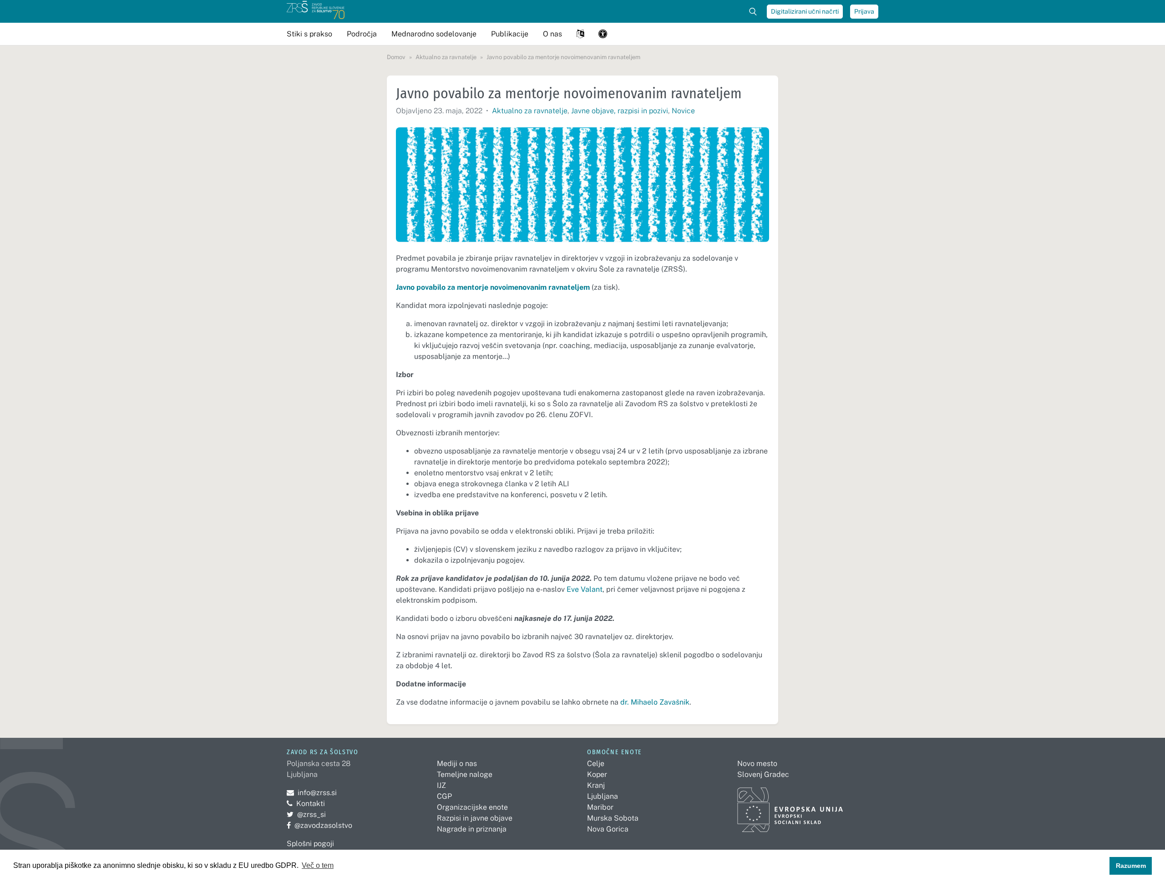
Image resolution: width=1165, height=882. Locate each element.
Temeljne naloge (464, 774)
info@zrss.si (312, 792)
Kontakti (310, 803)
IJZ (441, 785)
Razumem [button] (1131, 865)
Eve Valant (585, 589)
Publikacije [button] (509, 34)
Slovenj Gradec (763, 774)
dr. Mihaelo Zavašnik (654, 702)
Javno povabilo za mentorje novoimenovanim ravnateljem (493, 287)
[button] (580, 33)
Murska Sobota (612, 818)
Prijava (864, 11)
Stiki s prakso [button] (309, 34)
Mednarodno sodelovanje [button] (433, 34)
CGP (444, 796)
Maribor (600, 807)
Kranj (596, 785)
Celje (595, 763)
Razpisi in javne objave (474, 818)
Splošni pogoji (310, 843)
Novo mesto (757, 763)
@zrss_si (306, 814)
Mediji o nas (457, 763)
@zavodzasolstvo (319, 825)
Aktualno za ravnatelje (529, 110)
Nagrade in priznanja (472, 829)
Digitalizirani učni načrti (805, 11)
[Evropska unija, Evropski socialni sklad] (790, 805)
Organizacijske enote (472, 807)
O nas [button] (552, 34)
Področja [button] (362, 34)
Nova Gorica (607, 829)
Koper (597, 774)
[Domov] (315, 11)
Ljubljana (602, 796)
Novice (683, 110)
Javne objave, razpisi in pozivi (619, 110)
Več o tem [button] (318, 865)
